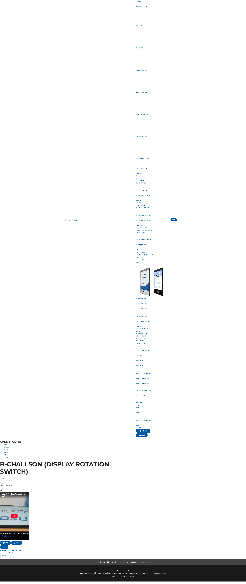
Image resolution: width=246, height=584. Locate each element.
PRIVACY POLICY (132, 562)
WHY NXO (139, 361)
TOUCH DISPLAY (141, 227)
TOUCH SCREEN (141, 168)
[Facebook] (108, 562)
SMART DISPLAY (141, 245)
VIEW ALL (139, 173)
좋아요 (5, 543)
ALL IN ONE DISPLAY (143, 208)
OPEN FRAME (140, 203)
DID (137, 400)
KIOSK (138, 408)
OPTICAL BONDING (142, 328)
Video (6, 457)
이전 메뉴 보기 (143, 431)
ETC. (137, 410)
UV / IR (138, 331)
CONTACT (139, 427)
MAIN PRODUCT (141, 6)
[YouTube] (104, 562)
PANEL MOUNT (141, 205)
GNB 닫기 (142, 435)
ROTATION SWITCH (142, 338)
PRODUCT (139, 1)
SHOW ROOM (140, 425)
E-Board (7, 447)
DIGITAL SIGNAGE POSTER (145, 255)
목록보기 (3, 555)
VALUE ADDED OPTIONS (144, 321)
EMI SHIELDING (141, 304)
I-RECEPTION (140, 252)
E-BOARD (139, 403)
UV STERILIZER (141, 343)
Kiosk (6, 452)
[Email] (112, 562)
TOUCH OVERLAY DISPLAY (145, 230)
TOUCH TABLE (141, 260)
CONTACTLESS (141, 183)
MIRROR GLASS (141, 336)
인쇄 (4, 547)
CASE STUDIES (141, 395)
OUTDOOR (139, 405)
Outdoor (7, 450)
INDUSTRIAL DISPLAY (143, 195)
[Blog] (115, 562)
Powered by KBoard (7, 558)
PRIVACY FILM (140, 341)
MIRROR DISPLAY (141, 232)
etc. (5, 455)
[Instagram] (101, 562)
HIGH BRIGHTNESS (142, 333)
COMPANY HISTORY (142, 378)
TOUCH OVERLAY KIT (143, 180)
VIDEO (138, 413)
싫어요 (16, 543)
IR (136, 178)
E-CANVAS (139, 257)
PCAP (137, 176)
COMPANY (139, 356)
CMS (137, 262)
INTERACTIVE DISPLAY (143, 220)
